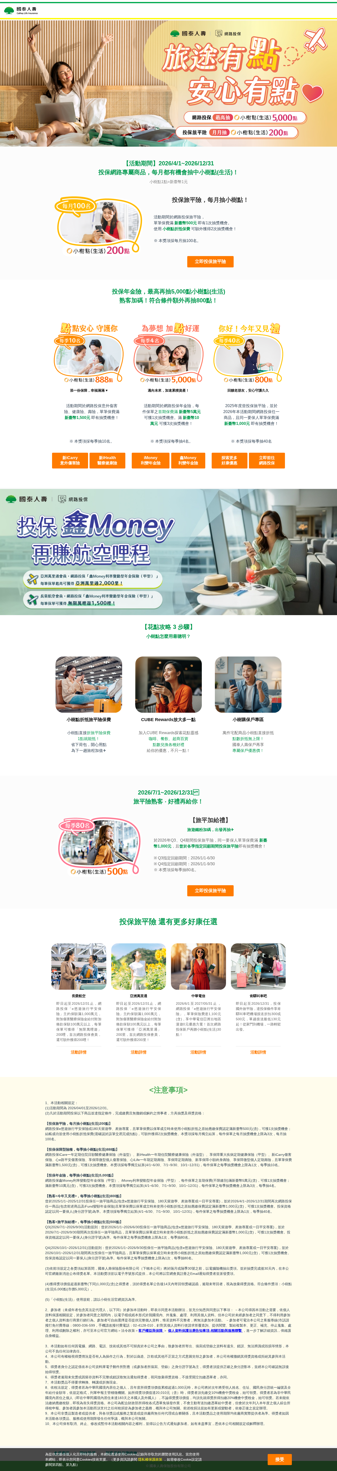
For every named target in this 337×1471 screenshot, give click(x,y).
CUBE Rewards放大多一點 (168, 719)
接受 (279, 1459)
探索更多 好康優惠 (229, 460)
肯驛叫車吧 (258, 996)
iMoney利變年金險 (151, 460)
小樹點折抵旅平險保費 (89, 719)
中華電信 (198, 996)
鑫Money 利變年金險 (188, 460)
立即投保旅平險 (210, 261)
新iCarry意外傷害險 (70, 460)
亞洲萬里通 (138, 996)
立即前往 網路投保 (267, 460)
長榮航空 (79, 996)
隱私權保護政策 (150, 1459)
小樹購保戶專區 (248, 719)
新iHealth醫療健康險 (107, 460)
